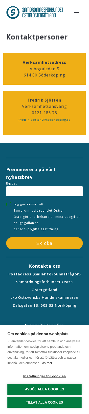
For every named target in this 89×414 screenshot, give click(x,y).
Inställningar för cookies (44, 376)
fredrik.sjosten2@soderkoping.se (44, 119)
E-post (11, 183)
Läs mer (46, 363)
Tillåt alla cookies (44, 402)
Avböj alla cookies (44, 389)
